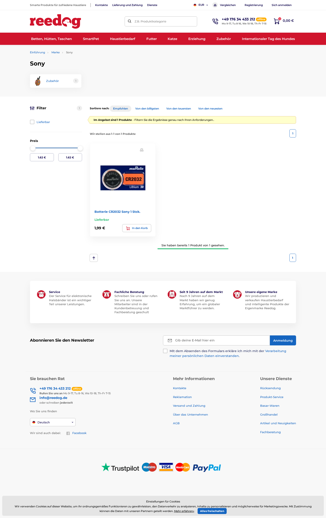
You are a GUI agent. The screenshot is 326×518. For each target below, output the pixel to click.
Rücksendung (270, 388)
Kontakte (101, 5)
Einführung (37, 52)
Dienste (152, 5)
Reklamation (182, 397)
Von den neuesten (210, 108)
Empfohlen (120, 108)
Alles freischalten (212, 511)
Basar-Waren (269, 405)
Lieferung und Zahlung (127, 5)
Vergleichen (228, 5)
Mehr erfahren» (184, 511)
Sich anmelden (282, 5)
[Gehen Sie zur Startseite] (55, 21)
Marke (55, 52)
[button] (142, 150)
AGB (176, 423)
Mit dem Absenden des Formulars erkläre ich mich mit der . (228, 353)
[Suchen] (130, 21)
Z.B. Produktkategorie (150, 21)
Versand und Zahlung (189, 405)
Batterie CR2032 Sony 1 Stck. (117, 212)
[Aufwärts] (94, 258)
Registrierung (254, 5)
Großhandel (269, 414)
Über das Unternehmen (190, 414)
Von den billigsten (147, 108)
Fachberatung (270, 432)
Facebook (79, 433)
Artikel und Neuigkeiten (278, 423)
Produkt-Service (271, 397)
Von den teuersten (178, 108)
